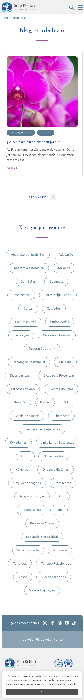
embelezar (19, 17)
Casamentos (21, 295)
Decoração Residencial (29, 362)
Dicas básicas (19, 375)
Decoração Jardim (42, 348)
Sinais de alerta (28, 550)
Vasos (22, 577)
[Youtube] (67, 623)
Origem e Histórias (55, 469)
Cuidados (54, 308)
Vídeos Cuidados (53, 577)
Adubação (66, 254)
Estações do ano (23, 389)
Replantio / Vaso (42, 523)
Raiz (62, 496)
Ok (42, 692)
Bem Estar (28, 281)
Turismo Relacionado (56, 563)
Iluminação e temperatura (42, 429)
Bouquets (56, 281)
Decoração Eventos (57, 335)
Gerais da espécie (27, 415)
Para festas (63, 483)
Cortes (28, 308)
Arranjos (64, 268)
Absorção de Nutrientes (28, 254)
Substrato (60, 550)
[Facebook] (52, 623)
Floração (20, 402)
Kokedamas (18, 442)
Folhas (45, 402)
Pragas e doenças (32, 496)
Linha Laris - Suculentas (57, 442)
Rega (59, 509)
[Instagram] (45, 623)
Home (5, 17)
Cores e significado (57, 295)
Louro (25, 456)
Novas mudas (53, 456)
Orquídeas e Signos (27, 483)
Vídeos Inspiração (42, 590)
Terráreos (20, 563)
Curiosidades (59, 321)
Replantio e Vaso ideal (42, 536)
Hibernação (61, 415)
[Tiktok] (74, 623)
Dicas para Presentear (58, 375)
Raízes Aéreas (31, 509)
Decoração (21, 335)
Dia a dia (65, 362)
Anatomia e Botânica (29, 268)
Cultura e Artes (25, 321)
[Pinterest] (59, 623)
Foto (67, 402)
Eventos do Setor (61, 389)
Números (21, 469)
